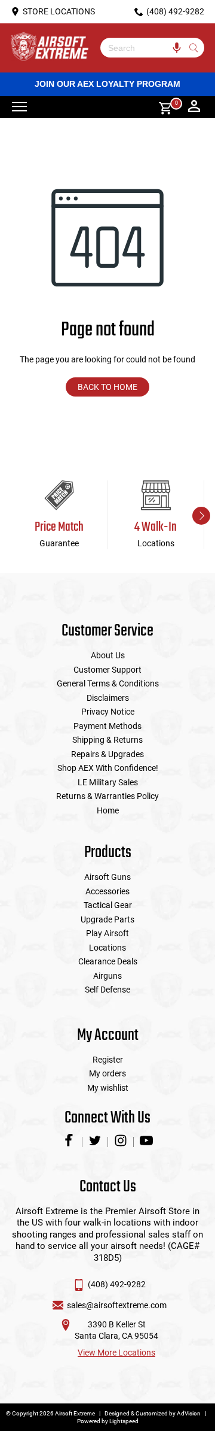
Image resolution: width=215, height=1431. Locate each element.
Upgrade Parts (107, 919)
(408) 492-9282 (117, 1284)
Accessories (107, 891)
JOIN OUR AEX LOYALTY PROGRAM (107, 84)
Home (108, 810)
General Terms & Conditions (108, 683)
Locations (107, 947)
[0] (161, 106)
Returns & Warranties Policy (107, 796)
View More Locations (116, 1352)
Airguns (107, 976)
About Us (108, 655)
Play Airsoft (107, 933)
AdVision (189, 1413)
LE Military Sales (108, 782)
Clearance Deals (107, 961)
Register (108, 1059)
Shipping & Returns (107, 740)
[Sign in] (194, 107)
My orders (107, 1073)
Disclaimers (108, 698)
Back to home (107, 387)
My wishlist (107, 1088)
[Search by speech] (176, 48)
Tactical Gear (108, 905)
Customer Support (107, 669)
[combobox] (143, 48)
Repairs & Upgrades (107, 754)
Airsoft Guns (107, 877)
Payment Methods (107, 726)
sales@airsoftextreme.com (117, 1305)
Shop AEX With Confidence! (107, 768)
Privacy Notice (107, 711)
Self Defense (107, 989)
